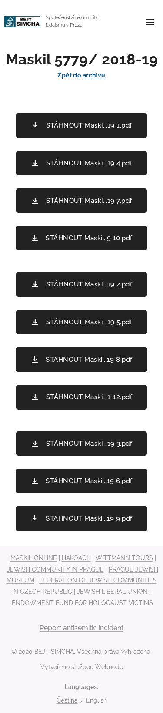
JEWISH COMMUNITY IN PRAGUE (55, 569)
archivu (94, 75)
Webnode (109, 666)
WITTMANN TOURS (124, 558)
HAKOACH (76, 558)
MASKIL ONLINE (33, 558)
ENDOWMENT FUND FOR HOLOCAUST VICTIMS (82, 602)
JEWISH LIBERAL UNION (112, 591)
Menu (150, 21)
